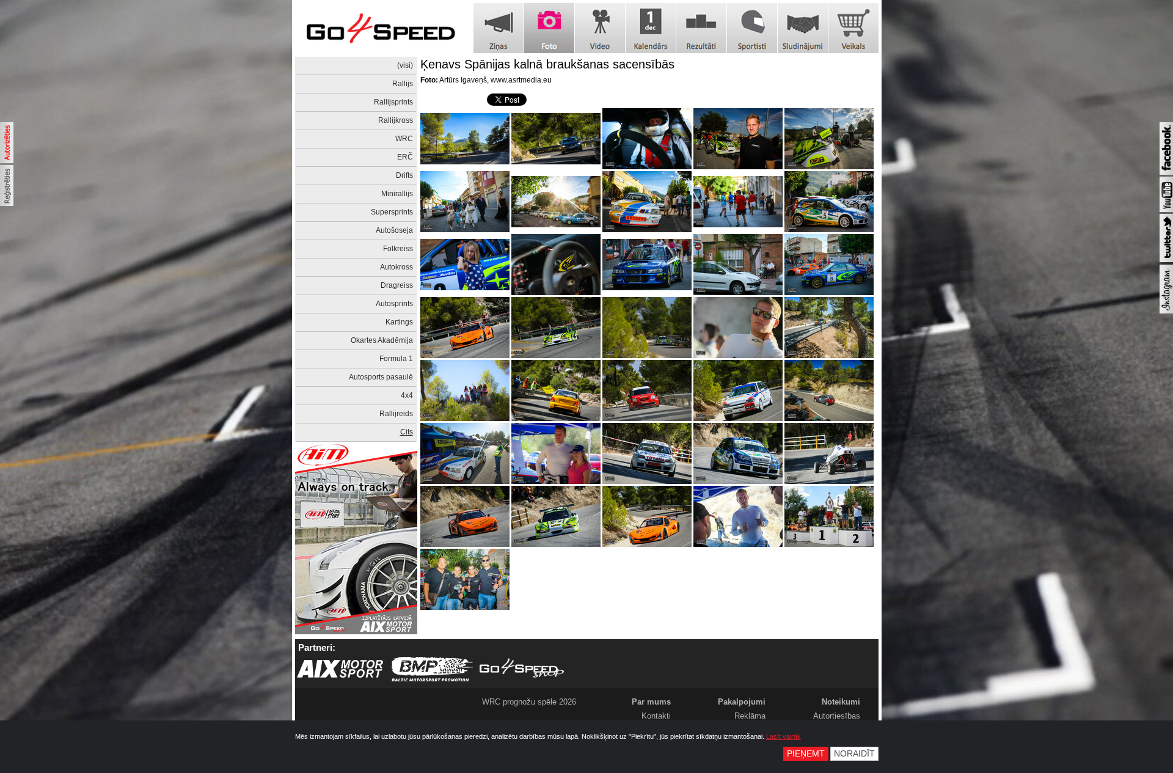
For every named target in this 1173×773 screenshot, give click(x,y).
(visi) (405, 65)
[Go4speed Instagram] (1166, 311)
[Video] (600, 28)
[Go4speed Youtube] (1166, 209)
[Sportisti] (752, 28)
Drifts (404, 175)
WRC (404, 138)
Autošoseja (394, 230)
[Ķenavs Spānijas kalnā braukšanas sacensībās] (465, 138)
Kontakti (656, 715)
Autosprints (394, 303)
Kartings (399, 322)
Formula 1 (396, 358)
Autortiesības (836, 715)
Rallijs (402, 83)
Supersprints (392, 212)
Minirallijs (397, 193)
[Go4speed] (380, 28)
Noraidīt (854, 753)
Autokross (396, 267)
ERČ (405, 157)
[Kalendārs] (651, 28)
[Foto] (549, 28)
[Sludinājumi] (803, 28)
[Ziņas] (498, 28)
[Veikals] (853, 28)
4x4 (407, 395)
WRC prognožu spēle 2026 (529, 701)
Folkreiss (398, 248)
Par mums (651, 701)
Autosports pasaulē (381, 377)
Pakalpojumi (742, 701)
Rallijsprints (393, 102)
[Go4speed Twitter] (1166, 259)
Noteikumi (841, 701)
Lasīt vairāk (783, 736)
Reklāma (750, 715)
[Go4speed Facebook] (1166, 172)
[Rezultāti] (701, 28)
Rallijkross (395, 120)
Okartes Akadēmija (382, 340)
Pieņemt (806, 753)
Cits (406, 432)
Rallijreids (396, 413)
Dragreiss (397, 285)
